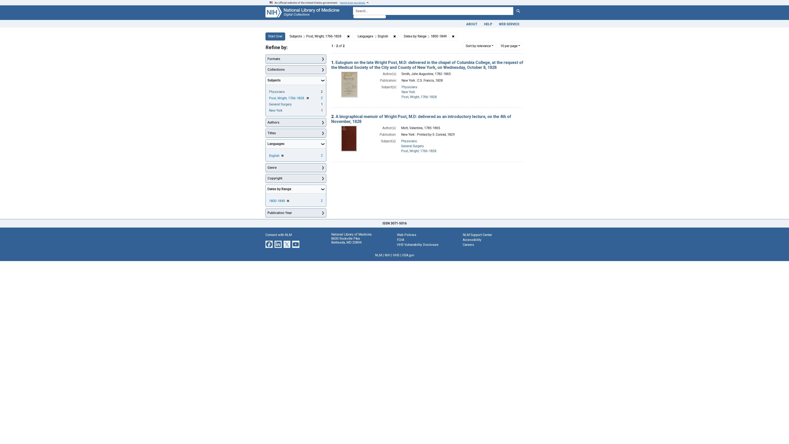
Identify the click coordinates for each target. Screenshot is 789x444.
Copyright (275, 178)
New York (408, 92)
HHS (396, 255)
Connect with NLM (278, 235)
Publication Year (280, 213)
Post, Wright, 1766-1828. (419, 97)
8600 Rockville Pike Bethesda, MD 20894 (346, 240)
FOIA (400, 240)
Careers (468, 245)
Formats (274, 59)
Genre (272, 168)
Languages (276, 144)
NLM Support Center (477, 235)
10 (509, 46)
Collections (276, 70)
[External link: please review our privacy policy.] (269, 244)
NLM (378, 255)
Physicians (409, 87)
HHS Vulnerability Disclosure (417, 245)
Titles (272, 133)
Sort (478, 46)
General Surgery (412, 146)
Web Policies (406, 235)
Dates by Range (279, 189)
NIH (387, 255)
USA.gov (408, 255)
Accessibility (472, 240)
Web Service (509, 24)
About (472, 24)
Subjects (274, 80)
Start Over (275, 36)
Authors (273, 122)
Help (488, 24)
